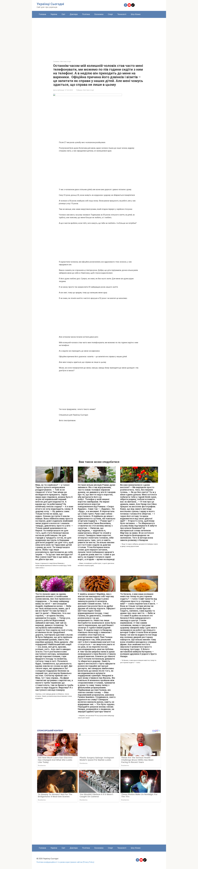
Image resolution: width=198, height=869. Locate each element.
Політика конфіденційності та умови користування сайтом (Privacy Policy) (65, 862)
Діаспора (74, 14)
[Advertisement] (99, 37)
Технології (121, 14)
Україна (54, 14)
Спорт (110, 14)
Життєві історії (88, 90)
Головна (42, 14)
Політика (86, 14)
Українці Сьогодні (50, 4)
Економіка (98, 14)
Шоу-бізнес (136, 14)
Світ (63, 14)
